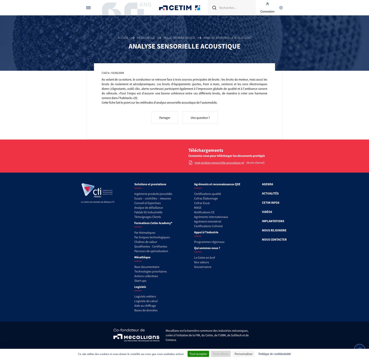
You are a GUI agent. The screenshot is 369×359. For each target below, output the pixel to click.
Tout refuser (221, 354)
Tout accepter (198, 354)
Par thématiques (144, 232)
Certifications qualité (207, 194)
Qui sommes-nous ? (207, 248)
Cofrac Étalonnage (206, 198)
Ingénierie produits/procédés (153, 194)
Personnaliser (244, 354)
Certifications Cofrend (208, 226)
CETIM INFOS (270, 202)
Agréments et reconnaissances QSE (217, 184)
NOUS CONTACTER (274, 239)
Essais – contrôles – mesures (152, 198)
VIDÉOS (267, 212)
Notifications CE (204, 212)
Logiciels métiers (145, 296)
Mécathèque (146, 37)
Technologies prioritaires (150, 271)
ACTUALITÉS (270, 193)
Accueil (123, 37)
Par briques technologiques (152, 237)
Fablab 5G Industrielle (148, 212)
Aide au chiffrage (145, 305)
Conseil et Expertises (147, 203)
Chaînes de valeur (145, 242)
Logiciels (140, 287)
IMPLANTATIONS (273, 221)
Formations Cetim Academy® (153, 223)
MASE (197, 207)
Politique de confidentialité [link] (274, 354)
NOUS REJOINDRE (274, 230)
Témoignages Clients (147, 217)
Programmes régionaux (209, 242)
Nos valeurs (201, 262)
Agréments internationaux (211, 217)
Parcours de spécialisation (151, 251)
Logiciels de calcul (146, 301)
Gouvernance (202, 267)
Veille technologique (179, 37)
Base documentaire (146, 267)
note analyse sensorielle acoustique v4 (219, 163)
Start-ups (140, 281)
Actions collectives (146, 276)
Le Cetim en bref (204, 257)
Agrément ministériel (207, 221)
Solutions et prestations (150, 184)
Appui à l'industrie (206, 232)
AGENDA (267, 184)
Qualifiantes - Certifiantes (150, 246)
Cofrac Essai (202, 203)
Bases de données (146, 310)
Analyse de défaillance (148, 207)
